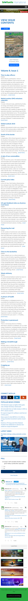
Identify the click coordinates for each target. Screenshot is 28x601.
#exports (24, 528)
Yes (4, 466)
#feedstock (11, 518)
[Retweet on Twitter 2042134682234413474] (8, 541)
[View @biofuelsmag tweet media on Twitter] (20, 499)
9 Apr (21, 507)
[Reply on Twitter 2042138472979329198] (5, 522)
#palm (19, 528)
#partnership (7, 510)
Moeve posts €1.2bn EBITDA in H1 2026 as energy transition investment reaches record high (13, 418)
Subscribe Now (14, 65)
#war (19, 493)
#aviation (13, 499)
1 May (21, 488)
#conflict (9, 537)
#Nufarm (7, 509)
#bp (13, 510)
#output (17, 499)
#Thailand (7, 528)
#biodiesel (17, 529)
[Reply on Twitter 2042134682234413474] (5, 541)
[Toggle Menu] (26, 7)
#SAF (10, 499)
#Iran (17, 493)
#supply (19, 535)
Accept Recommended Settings (14, 595)
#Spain (6, 490)
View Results (14, 475)
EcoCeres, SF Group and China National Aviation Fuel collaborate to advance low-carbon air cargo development (12, 424)
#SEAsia (23, 535)
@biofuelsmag (15, 488)
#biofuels (7, 499)
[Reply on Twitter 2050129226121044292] (5, 503)
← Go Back (5, 28)
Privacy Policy (17, 599)
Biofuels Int (8, 488)
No (4, 468)
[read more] (11, 95)
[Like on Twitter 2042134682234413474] (11, 541)
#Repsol (10, 490)
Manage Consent (11, 599)
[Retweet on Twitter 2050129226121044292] (8, 503)
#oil (21, 528)
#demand (16, 535)
